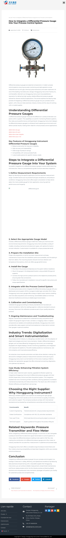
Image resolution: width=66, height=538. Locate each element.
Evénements (36, 30)
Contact (3, 527)
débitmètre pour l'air (15, 136)
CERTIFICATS (5, 524)
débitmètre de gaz (14, 130)
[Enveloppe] (58, 510)
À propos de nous (6, 517)
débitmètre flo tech (14, 132)
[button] (64, 2)
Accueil (10, 17)
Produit (3, 514)
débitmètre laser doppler (16, 134)
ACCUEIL (3, 511)
